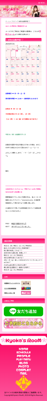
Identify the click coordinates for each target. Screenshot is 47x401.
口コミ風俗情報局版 (10, 288)
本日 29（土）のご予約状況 (13, 270)
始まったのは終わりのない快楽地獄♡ (17, 248)
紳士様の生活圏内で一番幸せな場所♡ (17, 267)
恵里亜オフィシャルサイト (12, 283)
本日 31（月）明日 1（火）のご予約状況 (18, 246)
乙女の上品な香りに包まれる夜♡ (15, 265)
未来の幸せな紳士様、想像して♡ (15, 253)
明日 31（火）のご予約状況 (13, 255)
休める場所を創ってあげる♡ (14, 258)
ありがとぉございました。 (21, 226)
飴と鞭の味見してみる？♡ (13, 250)
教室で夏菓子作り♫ (18, 223)
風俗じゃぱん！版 (9, 293)
